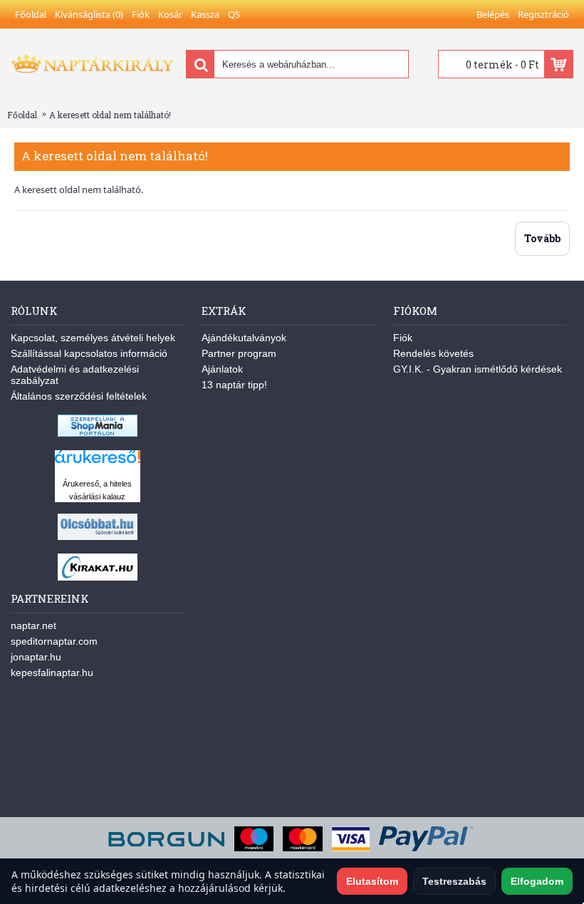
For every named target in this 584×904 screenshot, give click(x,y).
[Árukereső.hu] (97, 463)
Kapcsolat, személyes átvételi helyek (93, 337)
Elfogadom (537, 881)
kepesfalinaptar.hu (52, 672)
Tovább (542, 238)
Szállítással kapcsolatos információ (89, 353)
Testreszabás (454, 881)
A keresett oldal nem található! (110, 114)
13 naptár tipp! (234, 384)
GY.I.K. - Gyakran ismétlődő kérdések (477, 369)
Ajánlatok (222, 369)
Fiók (402, 337)
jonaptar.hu (36, 657)
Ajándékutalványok (244, 337)
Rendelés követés (433, 353)
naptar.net (33, 625)
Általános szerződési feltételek (79, 396)
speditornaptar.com (54, 641)
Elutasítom (372, 881)
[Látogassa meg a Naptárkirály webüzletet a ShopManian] (97, 433)
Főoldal (22, 114)
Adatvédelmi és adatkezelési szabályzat (75, 374)
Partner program (239, 353)
